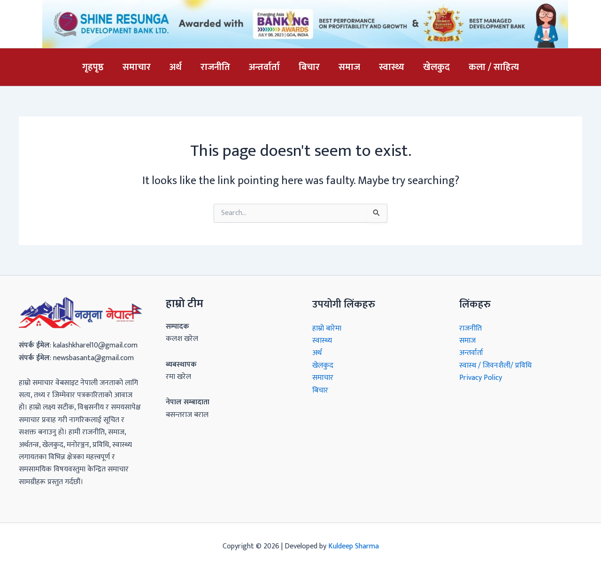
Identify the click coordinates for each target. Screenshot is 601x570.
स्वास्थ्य (391, 67)
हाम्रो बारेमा (326, 328)
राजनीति (215, 67)
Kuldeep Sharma (353, 546)
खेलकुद (436, 67)
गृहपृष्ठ (93, 67)
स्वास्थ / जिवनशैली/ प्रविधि (495, 365)
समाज (349, 67)
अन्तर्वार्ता (264, 67)
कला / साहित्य (494, 67)
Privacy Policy (480, 377)
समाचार (137, 67)
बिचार (309, 67)
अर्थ (176, 67)
